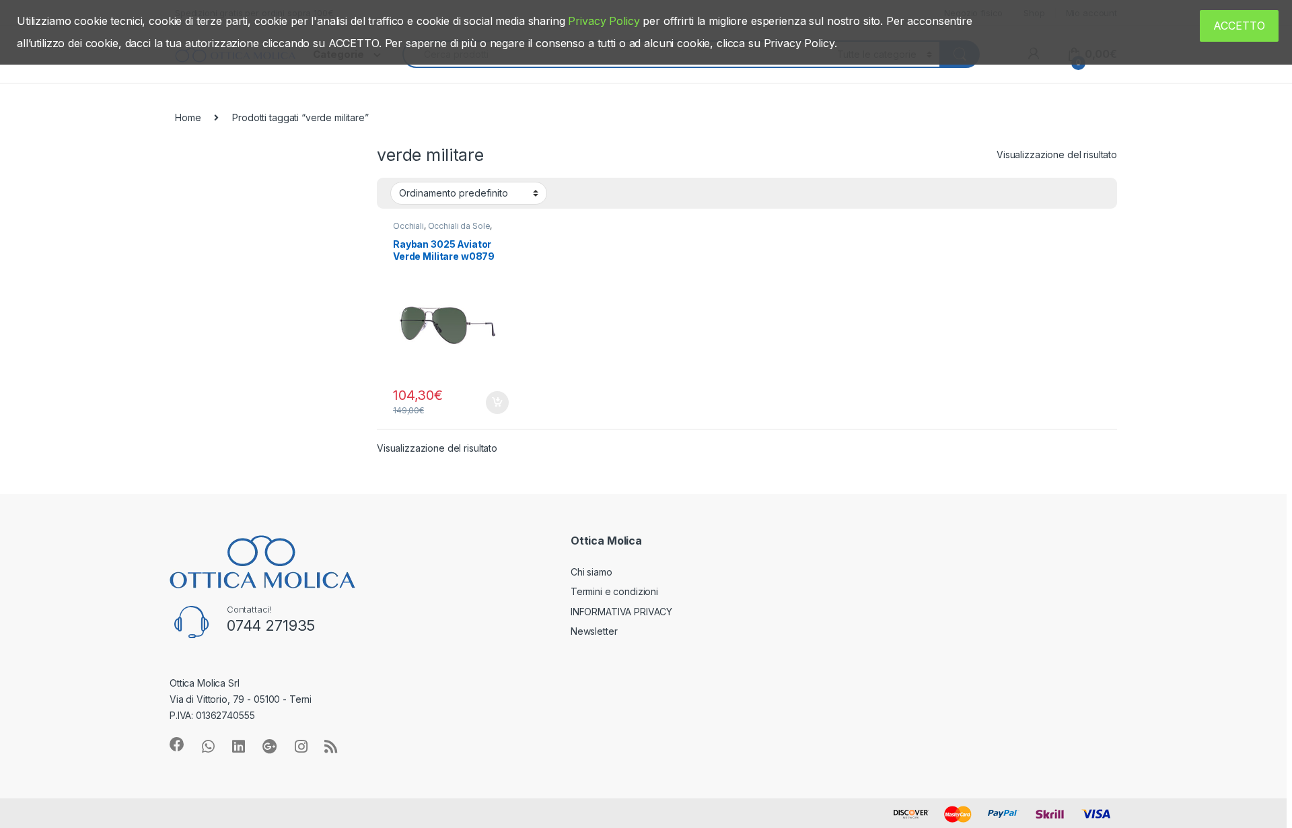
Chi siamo (591, 572)
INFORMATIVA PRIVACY (621, 611)
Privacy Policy (603, 21)
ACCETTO (1239, 25)
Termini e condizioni (614, 591)
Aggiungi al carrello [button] (489, 402)
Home (188, 117)
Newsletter (594, 631)
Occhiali (408, 226)
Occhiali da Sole (459, 226)
